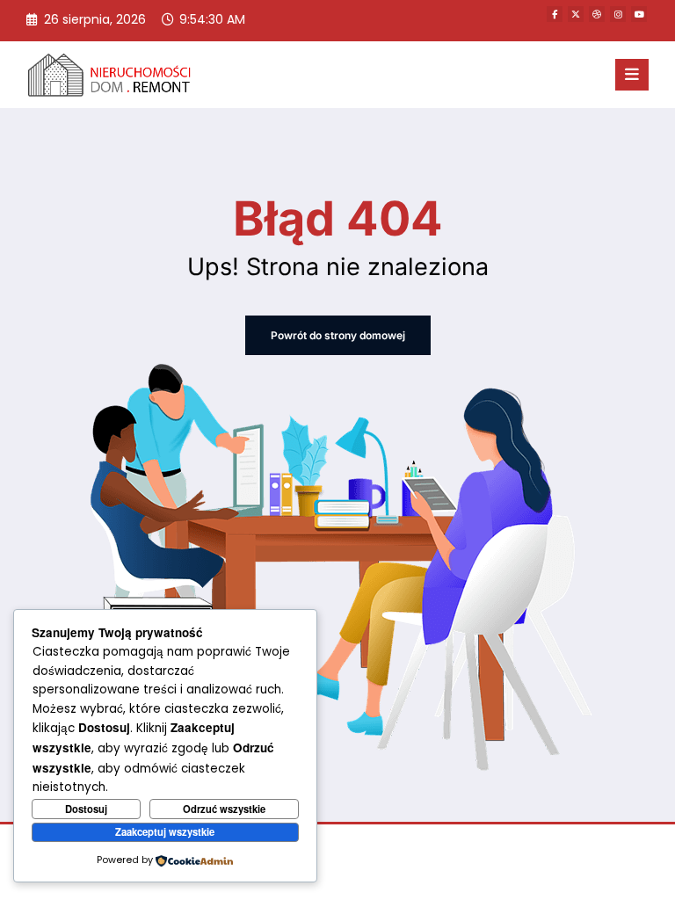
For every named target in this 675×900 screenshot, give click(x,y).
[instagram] (618, 14)
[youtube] (639, 14)
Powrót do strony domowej (338, 335)
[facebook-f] (554, 14)
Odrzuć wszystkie (224, 809)
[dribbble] (597, 14)
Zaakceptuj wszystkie (164, 831)
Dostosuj (86, 809)
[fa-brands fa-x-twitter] (576, 14)
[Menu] (632, 75)
